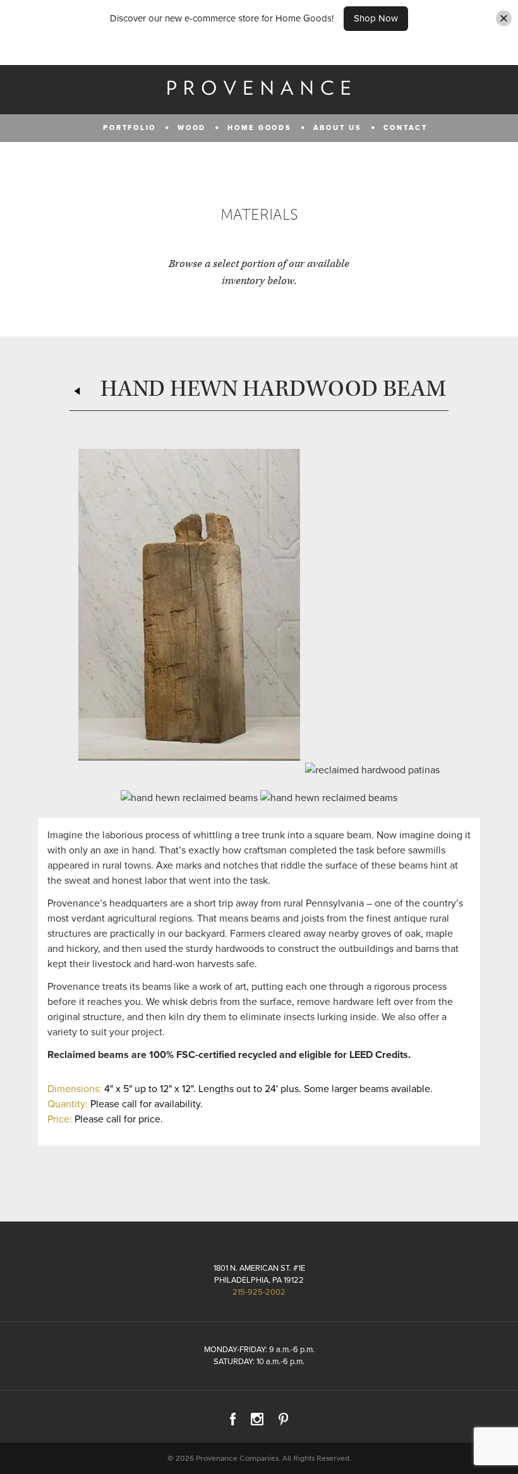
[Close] (504, 19)
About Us (337, 128)
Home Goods (259, 128)
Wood (192, 128)
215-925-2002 (259, 1292)
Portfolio (129, 128)
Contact (405, 128)
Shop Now (376, 18)
